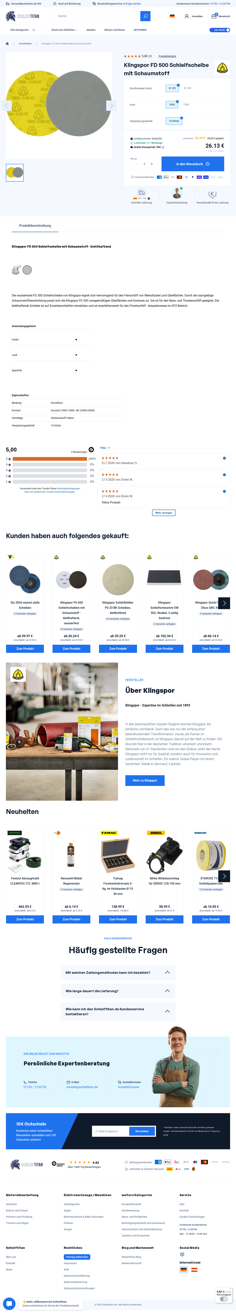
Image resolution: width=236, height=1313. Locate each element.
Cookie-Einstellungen (192, 1216)
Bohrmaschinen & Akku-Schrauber (84, 1216)
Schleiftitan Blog (131, 1256)
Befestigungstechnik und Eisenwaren (143, 1223)
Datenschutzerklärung (77, 1275)
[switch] (224, 1299)
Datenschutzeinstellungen (79, 1288)
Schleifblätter (25, 44)
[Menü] (230, 1289)
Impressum (70, 1263)
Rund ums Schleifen (63, 29)
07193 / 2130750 (220, 3)
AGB (66, 1269)
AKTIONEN (140, 29)
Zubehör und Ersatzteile (136, 1235)
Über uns (11, 1256)
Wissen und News (114, 29)
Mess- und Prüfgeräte (134, 1216)
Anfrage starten (132, 3)
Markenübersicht (132, 1263)
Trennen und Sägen (17, 1223)
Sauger (68, 1229)
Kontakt (184, 1210)
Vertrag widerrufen (77, 1256)
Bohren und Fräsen (17, 1210)
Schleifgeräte (72, 1204)
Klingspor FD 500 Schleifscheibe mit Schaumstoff (66, 44)
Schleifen (11, 1204)
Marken (91, 29)
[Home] (7, 43)
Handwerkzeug (130, 1210)
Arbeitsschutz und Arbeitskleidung (142, 1229)
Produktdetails (167, 56)
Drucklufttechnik (131, 1204)
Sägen (67, 1210)
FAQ (182, 1204)
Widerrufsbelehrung (75, 1282)
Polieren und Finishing (19, 1216)
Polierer (68, 1223)
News (9, 1269)
